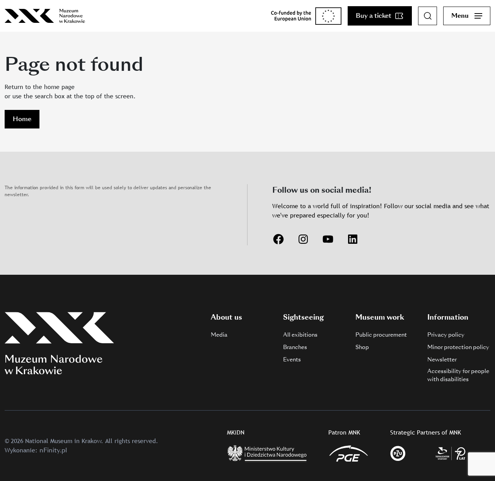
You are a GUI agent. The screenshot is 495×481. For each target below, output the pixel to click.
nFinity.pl (53, 450)
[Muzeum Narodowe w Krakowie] (45, 16)
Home (22, 119)
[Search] (427, 16)
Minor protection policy (458, 347)
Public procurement (381, 335)
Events (292, 359)
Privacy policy (445, 335)
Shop (362, 347)
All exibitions (300, 335)
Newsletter (442, 359)
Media (219, 335)
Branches (295, 347)
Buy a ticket (373, 15)
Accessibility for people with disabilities (458, 375)
